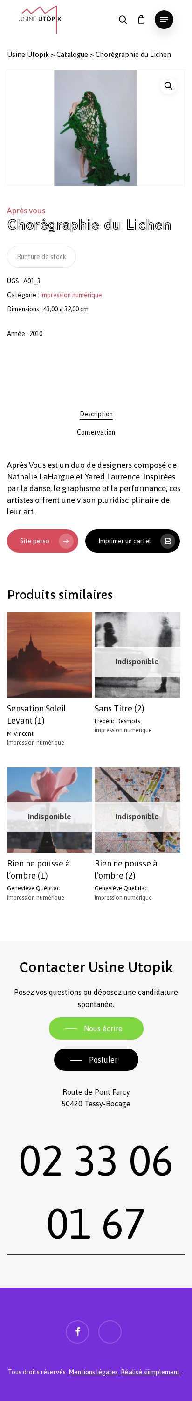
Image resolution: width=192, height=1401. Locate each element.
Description (96, 414)
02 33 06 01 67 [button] (96, 1191)
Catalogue (72, 54)
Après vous (26, 210)
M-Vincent (20, 733)
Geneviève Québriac (33, 888)
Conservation (96, 432)
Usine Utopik (28, 54)
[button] (164, 19)
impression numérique (71, 295)
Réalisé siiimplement (150, 1372)
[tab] (96, 414)
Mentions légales (93, 1372)
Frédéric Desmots (117, 721)
